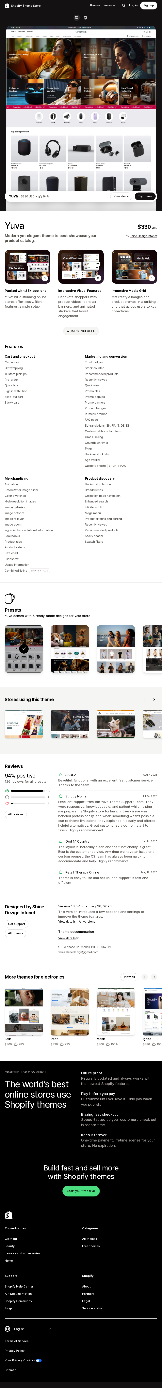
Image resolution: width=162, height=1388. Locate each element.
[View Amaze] (116, 649)
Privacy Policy (14, 1351)
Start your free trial (81, 1191)
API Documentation (18, 1294)
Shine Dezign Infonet (143, 236)
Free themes (91, 1246)
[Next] (154, 699)
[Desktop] (76, 18)
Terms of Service (17, 1341)
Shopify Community (18, 1301)
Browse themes (101, 5)
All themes (15, 933)
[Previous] (144, 699)
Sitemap (10, 1370)
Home (9, 1260)
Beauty (10, 1246)
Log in (133, 5)
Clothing (11, 1239)
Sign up (148, 5)
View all (129, 977)
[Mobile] (85, 18)
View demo (121, 196)
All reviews (16, 814)
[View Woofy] (70, 649)
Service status (92, 1308)
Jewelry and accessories (22, 1253)
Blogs (8, 1308)
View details (67, 921)
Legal (86, 1301)
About (86, 1286)
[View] (24, 725)
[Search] (124, 5)
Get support (16, 924)
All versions (87, 921)
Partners (88, 1294)
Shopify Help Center (19, 1286)
